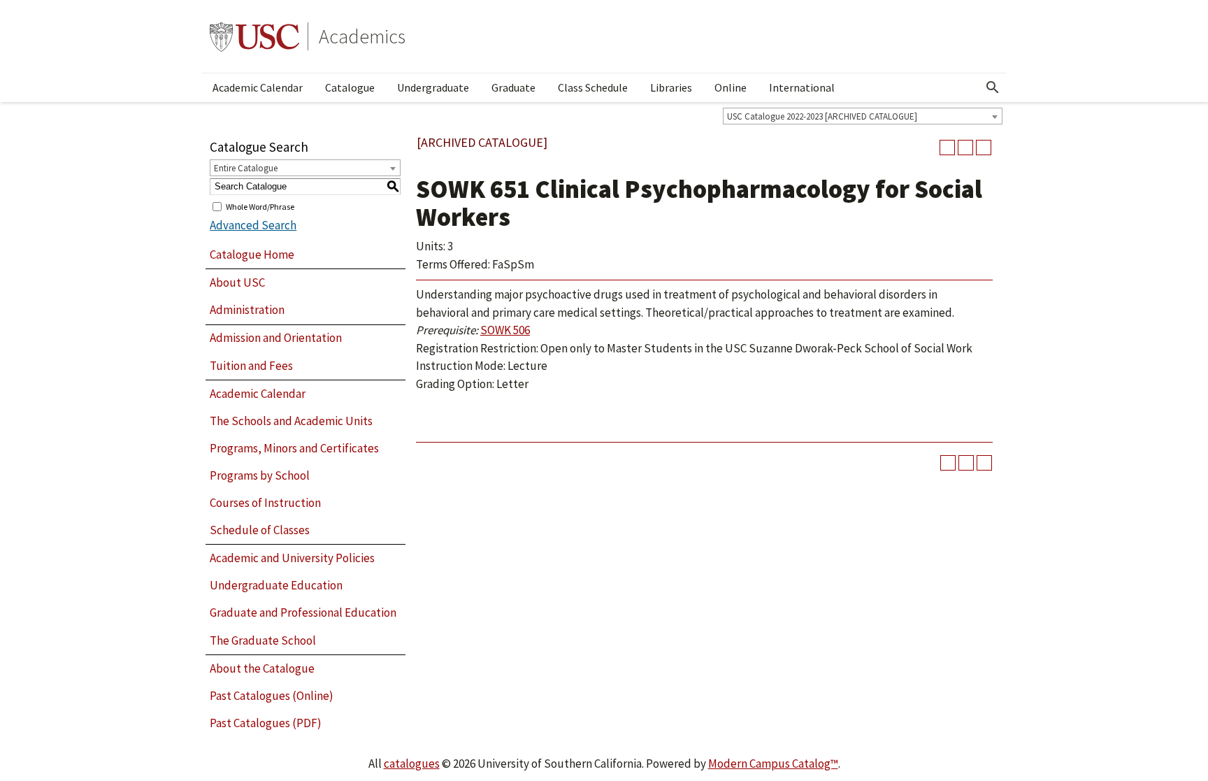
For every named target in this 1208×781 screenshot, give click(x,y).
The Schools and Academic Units (291, 421)
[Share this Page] (947, 147)
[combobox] (862, 116)
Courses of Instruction (265, 502)
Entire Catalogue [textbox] (246, 168)
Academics (362, 36)
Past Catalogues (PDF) (266, 723)
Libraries (671, 87)
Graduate (513, 87)
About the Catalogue (262, 668)
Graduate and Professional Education (303, 612)
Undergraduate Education (276, 585)
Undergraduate (433, 87)
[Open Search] (993, 87)
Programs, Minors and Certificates (294, 448)
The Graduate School (263, 640)
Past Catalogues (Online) (271, 695)
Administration (247, 309)
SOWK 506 (505, 330)
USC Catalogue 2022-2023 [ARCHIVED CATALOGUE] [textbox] (822, 116)
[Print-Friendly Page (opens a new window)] (965, 147)
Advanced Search (253, 225)
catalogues (412, 763)
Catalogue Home (252, 254)
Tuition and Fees (251, 365)
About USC (237, 282)
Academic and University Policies (292, 558)
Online (730, 87)
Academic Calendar (258, 87)
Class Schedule (593, 87)
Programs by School (260, 475)
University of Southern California (254, 36)
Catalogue (350, 87)
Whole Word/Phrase (260, 206)
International (802, 87)
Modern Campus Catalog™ (773, 763)
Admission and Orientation (276, 337)
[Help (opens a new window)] (983, 147)
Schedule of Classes (260, 530)
